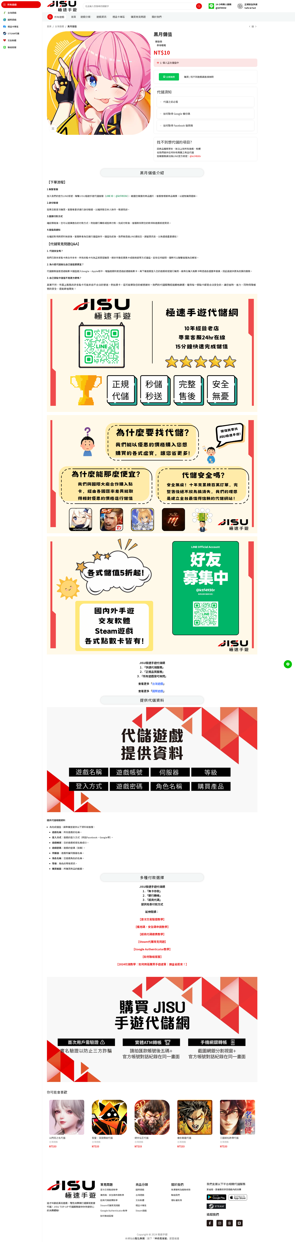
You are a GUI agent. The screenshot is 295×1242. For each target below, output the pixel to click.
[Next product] (255, 26)
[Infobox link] (220, 6)
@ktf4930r (195, 156)
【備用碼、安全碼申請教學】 (152, 927)
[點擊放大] (53, 129)
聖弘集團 (140, 1238)
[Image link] (71, 1189)
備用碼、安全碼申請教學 (112, 1194)
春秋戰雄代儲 (184, 1137)
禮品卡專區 (141, 1205)
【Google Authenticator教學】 (152, 949)
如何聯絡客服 (106, 1215)
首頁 (49, 26)
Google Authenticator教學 (113, 1210)
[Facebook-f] (210, 1223)
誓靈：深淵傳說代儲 (102, 1137)
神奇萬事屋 (161, 1238)
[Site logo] (62, 5)
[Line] (239, 1223)
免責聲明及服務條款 (181, 1189)
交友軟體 (140, 1200)
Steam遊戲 (141, 1210)
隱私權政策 (176, 1200)
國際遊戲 (140, 1189)
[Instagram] (219, 1223)
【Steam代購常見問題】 (152, 942)
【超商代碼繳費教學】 (152, 934)
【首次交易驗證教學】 (152, 919)
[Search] (199, 6)
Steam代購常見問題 (110, 1205)
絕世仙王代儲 (141, 1137)
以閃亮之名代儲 (57, 1137)
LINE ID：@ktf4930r (117, 196)
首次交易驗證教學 (109, 1189)
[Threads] (229, 1223)
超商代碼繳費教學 (109, 1200)
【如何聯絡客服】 (152, 957)
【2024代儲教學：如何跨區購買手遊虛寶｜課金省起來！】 (152, 964)
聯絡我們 (175, 1194)
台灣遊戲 (59, 26)
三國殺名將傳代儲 (229, 1137)
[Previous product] (249, 26)
